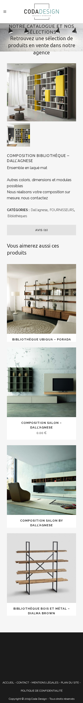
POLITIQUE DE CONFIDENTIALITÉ (41, 690)
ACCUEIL (8, 682)
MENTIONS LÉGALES (45, 682)
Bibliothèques (17, 216)
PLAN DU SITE (70, 682)
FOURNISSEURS (62, 210)
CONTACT (23, 682)
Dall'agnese (39, 210)
